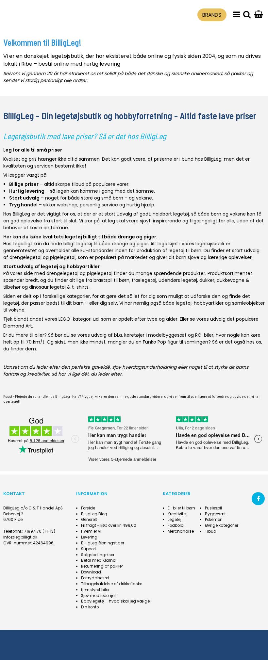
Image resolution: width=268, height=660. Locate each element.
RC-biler (204, 335)
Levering (89, 537)
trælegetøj (144, 280)
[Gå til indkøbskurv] (258, 15)
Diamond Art (17, 326)
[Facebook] (258, 498)
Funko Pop (154, 342)
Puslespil (213, 508)
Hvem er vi (91, 531)
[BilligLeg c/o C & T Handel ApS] (36, 13)
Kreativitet (177, 514)
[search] (247, 15)
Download (91, 572)
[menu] (236, 15)
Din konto (90, 607)
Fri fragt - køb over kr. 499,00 (108, 525)
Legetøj (174, 519)
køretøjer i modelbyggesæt (155, 335)
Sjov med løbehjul (98, 595)
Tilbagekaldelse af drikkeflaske (111, 584)
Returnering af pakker (102, 566)
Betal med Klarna (98, 560)
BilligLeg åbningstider (102, 543)
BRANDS (211, 14)
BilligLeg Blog (94, 514)
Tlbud (210, 531)
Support (88, 549)
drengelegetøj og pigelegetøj (42, 257)
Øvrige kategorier (221, 525)
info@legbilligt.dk (20, 537)
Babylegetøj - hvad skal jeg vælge (115, 601)
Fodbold (176, 525)
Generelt (89, 519)
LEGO (64, 319)
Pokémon (214, 519)
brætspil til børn (111, 280)
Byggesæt (215, 514)
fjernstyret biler (95, 589)
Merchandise (181, 531)
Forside (88, 508)
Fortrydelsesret (95, 578)
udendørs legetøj (178, 280)
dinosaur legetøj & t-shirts (59, 287)
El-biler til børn (181, 508)
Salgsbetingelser (97, 554)
